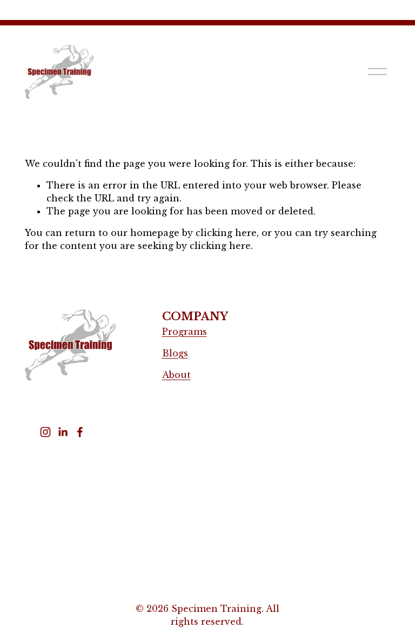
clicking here (226, 232)
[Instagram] (45, 432)
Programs (184, 331)
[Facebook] (80, 432)
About (176, 374)
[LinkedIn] (62, 432)
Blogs (175, 353)
